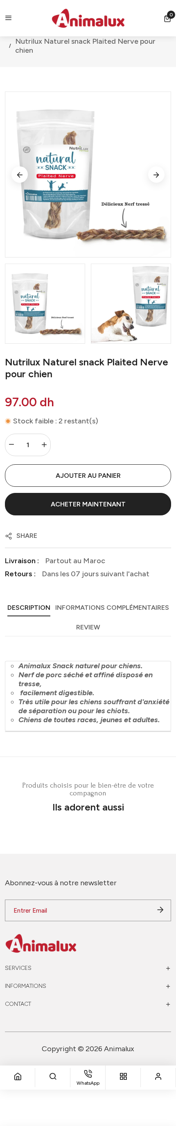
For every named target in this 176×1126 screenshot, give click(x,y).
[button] (167, 18)
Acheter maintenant (88, 504)
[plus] (44, 445)
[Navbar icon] (8, 18)
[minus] (11, 445)
